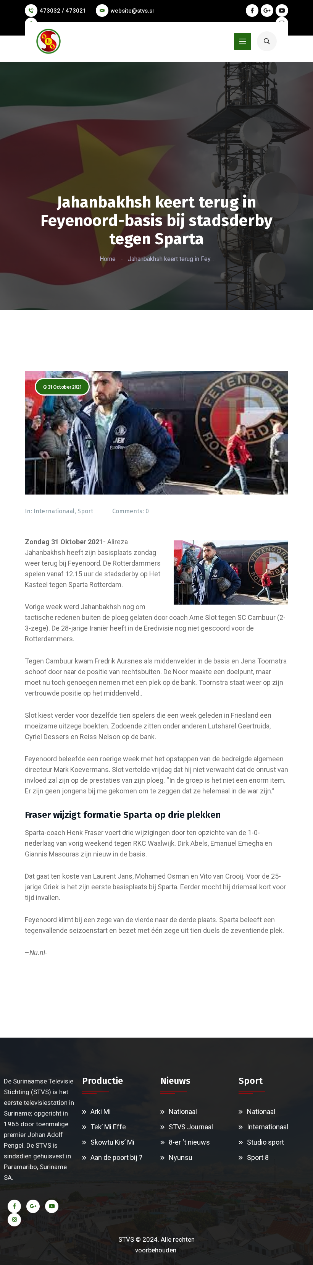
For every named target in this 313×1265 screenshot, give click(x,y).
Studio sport (265, 1142)
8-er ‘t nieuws (189, 1142)
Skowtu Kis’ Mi (112, 1142)
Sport (85, 511)
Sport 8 (258, 1157)
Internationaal (54, 511)
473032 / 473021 (63, 10)
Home (108, 259)
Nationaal (183, 1112)
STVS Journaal (191, 1127)
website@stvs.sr (133, 10)
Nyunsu (180, 1157)
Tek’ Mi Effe (108, 1127)
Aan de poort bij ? (116, 1157)
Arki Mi (100, 1112)
